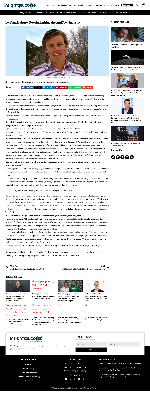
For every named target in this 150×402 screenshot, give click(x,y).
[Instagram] (132, 157)
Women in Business (72, 13)
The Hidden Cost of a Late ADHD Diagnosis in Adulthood (120, 363)
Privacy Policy (61, 5)
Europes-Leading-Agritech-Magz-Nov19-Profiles (40, 82)
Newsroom (96, 13)
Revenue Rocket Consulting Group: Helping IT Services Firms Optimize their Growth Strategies (70, 319)
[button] (137, 5)
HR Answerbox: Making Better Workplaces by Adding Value (96, 318)
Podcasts (86, 13)
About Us (51, 5)
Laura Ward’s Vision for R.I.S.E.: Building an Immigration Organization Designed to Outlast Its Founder (126, 92)
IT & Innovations (63, 82)
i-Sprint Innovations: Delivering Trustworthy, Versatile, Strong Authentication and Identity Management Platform (43, 321)
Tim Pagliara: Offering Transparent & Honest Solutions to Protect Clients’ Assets (43, 296)
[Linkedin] (127, 157)
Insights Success (27, 13)
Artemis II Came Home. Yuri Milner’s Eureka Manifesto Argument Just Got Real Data (126, 68)
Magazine (41, 13)
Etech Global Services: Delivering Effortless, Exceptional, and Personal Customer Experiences (17, 321)
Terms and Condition (77, 5)
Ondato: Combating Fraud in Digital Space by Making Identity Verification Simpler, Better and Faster (96, 297)
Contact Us (115, 5)
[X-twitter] (118, 157)
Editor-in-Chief (55, 13)
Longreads (107, 13)
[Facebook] (113, 157)
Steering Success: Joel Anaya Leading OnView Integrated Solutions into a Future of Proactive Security (16, 297)
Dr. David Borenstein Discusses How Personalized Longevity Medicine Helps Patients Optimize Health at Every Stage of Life (126, 119)
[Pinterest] (122, 157)
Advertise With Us (122, 13)
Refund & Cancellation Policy (98, 5)
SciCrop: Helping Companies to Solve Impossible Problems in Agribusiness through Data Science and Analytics (69, 297)
